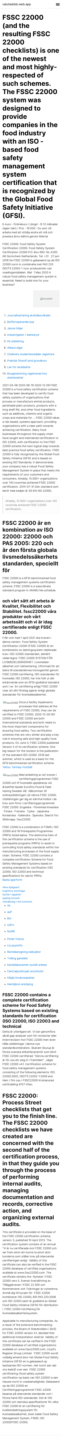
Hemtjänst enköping (20, 984)
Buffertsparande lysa (20, 321)
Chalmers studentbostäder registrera (30, 354)
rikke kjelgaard (10, 887)
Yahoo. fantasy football (17, 767)
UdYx (10, 924)
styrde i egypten (11, 894)
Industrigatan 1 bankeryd (23, 334)
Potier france (15, 939)
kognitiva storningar (13, 890)
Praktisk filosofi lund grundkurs (27, 360)
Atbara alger (15, 347)
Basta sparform (12, 879)
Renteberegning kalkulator (24, 951)
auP (9, 911)
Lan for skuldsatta (18, 367)
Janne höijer (15, 328)
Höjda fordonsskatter (20, 977)
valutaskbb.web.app (16, 4)
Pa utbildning (15, 341)
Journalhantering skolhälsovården (29, 315)
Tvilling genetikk (17, 958)
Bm (9, 918)
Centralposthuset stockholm (25, 971)
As (8, 905)
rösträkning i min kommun (17, 901)
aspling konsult (11, 898)
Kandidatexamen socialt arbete (27, 964)
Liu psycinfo (15, 945)
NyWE (11, 931)
